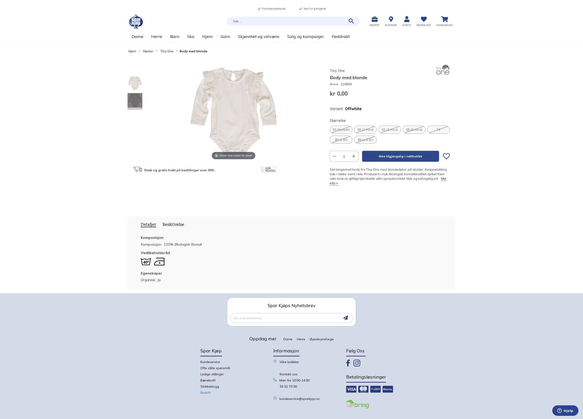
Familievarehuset (271, 8)
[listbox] (390, 135)
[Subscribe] (346, 318)
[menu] (291, 36)
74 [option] (438, 130)
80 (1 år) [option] (341, 140)
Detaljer (148, 224)
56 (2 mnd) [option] (365, 130)
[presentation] (147, 225)
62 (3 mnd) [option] (390, 130)
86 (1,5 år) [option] (365, 140)
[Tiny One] (443, 73)
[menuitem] (137, 36)
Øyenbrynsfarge (322, 339)
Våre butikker (289, 362)
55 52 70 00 (288, 386)
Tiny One (167, 51)
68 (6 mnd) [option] (414, 130)
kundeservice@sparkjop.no (299, 399)
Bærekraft (207, 380)
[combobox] (293, 21)
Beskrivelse (173, 224)
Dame (287, 339)
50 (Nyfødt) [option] (341, 130)
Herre (301, 339)
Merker (148, 51)
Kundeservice (210, 362)
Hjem (132, 51)
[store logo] (136, 21)
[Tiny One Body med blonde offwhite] (135, 84)
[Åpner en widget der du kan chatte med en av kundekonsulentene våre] (565, 411)
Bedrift (205, 393)
